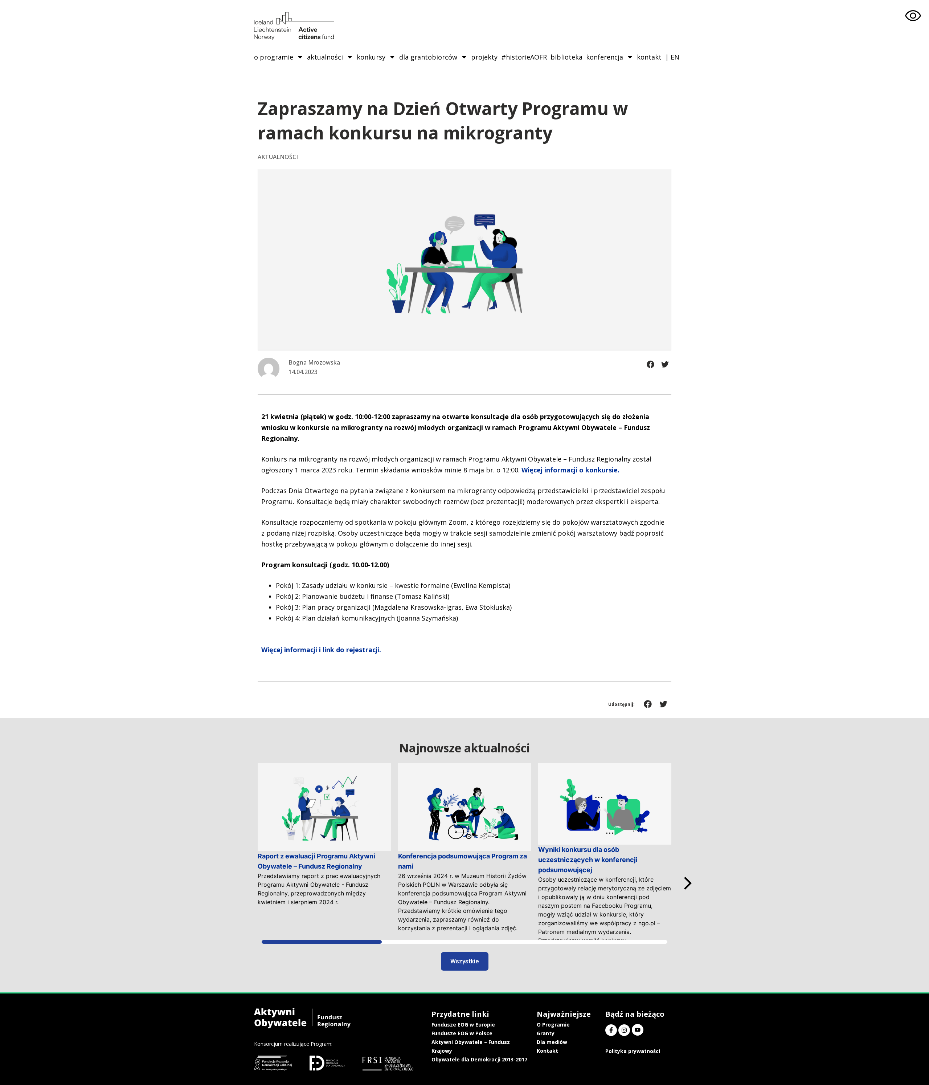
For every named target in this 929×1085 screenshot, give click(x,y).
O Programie (553, 1024)
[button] (650, 364)
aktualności (325, 57)
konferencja (604, 57)
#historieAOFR (524, 57)
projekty (484, 57)
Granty (545, 1033)
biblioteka (566, 57)
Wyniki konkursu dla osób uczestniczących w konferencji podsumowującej (588, 860)
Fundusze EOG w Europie (463, 1024)
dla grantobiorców (428, 57)
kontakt (649, 57)
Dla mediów (552, 1042)
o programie (273, 57)
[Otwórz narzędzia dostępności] (913, 16)
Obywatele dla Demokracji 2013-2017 (479, 1059)
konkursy (371, 57)
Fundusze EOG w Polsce (461, 1033)
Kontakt (547, 1050)
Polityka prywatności (632, 1051)
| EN (672, 57)
